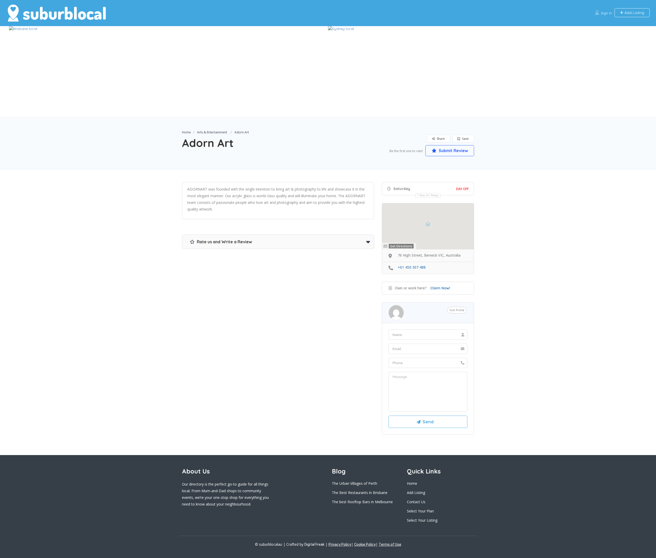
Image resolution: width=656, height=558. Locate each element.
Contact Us (416, 501)
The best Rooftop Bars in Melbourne (362, 501)
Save (465, 138)
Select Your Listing (422, 520)
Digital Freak (314, 544)
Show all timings (429, 195)
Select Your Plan (420, 511)
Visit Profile (456, 310)
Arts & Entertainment (212, 132)
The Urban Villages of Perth (354, 483)
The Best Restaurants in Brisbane (359, 492)
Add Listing (633, 12)
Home (186, 132)
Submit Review (453, 150)
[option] (168, 71)
